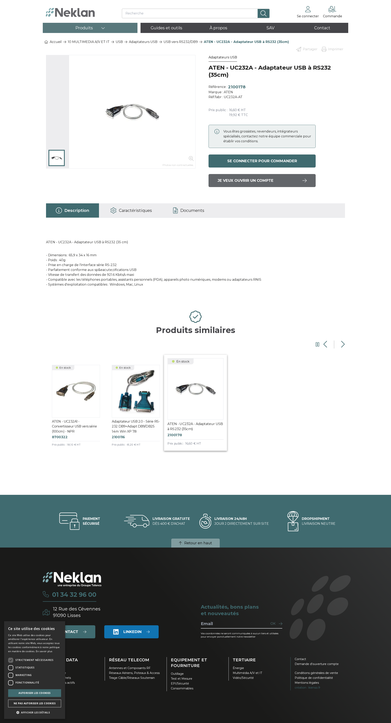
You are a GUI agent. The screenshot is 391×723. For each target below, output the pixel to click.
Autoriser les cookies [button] (35, 693)
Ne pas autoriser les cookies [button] (35, 703)
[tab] (72, 210)
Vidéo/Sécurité (243, 678)
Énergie (238, 668)
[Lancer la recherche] (264, 13)
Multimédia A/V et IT (247, 673)
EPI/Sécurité (180, 683)
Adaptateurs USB (143, 42)
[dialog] (34, 670)
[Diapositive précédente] (325, 344)
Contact (300, 659)
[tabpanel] (195, 262)
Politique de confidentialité (314, 678)
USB (119, 42)
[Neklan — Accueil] (70, 12)
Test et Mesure (181, 678)
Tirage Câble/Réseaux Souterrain (132, 678)
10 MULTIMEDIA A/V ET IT (89, 42)
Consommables (182, 688)
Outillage (177, 674)
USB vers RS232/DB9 (181, 42)
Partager (310, 49)
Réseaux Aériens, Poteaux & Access (134, 673)
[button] (34, 712)
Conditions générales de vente (316, 673)
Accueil (56, 42)
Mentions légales (307, 683)
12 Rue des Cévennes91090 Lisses (76, 612)
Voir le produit (79, 409)
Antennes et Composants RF (129, 668)
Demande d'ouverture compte (317, 664)
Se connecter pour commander (262, 161)
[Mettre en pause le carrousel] (317, 344)
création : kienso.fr (307, 687)
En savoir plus (44, 651)
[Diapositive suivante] (342, 344)
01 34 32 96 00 (74, 594)
